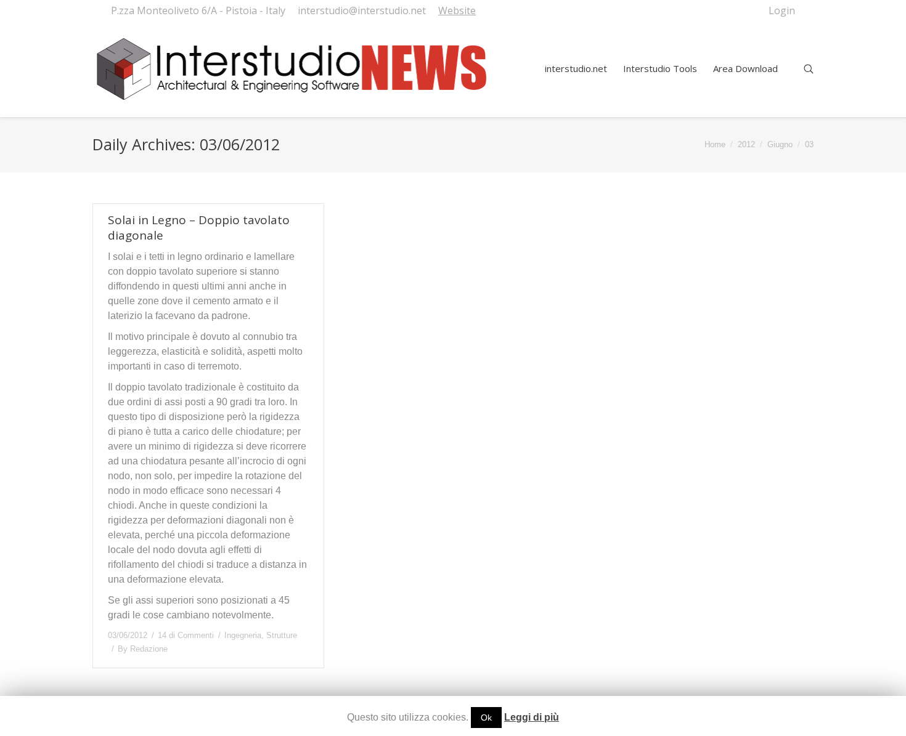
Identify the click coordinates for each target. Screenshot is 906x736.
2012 (746, 144)
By (143, 648)
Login (782, 10)
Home (714, 144)
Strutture (281, 635)
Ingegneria (242, 635)
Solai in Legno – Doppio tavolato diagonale (199, 227)
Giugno (780, 144)
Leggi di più (531, 717)
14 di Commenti (186, 635)
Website (457, 10)
